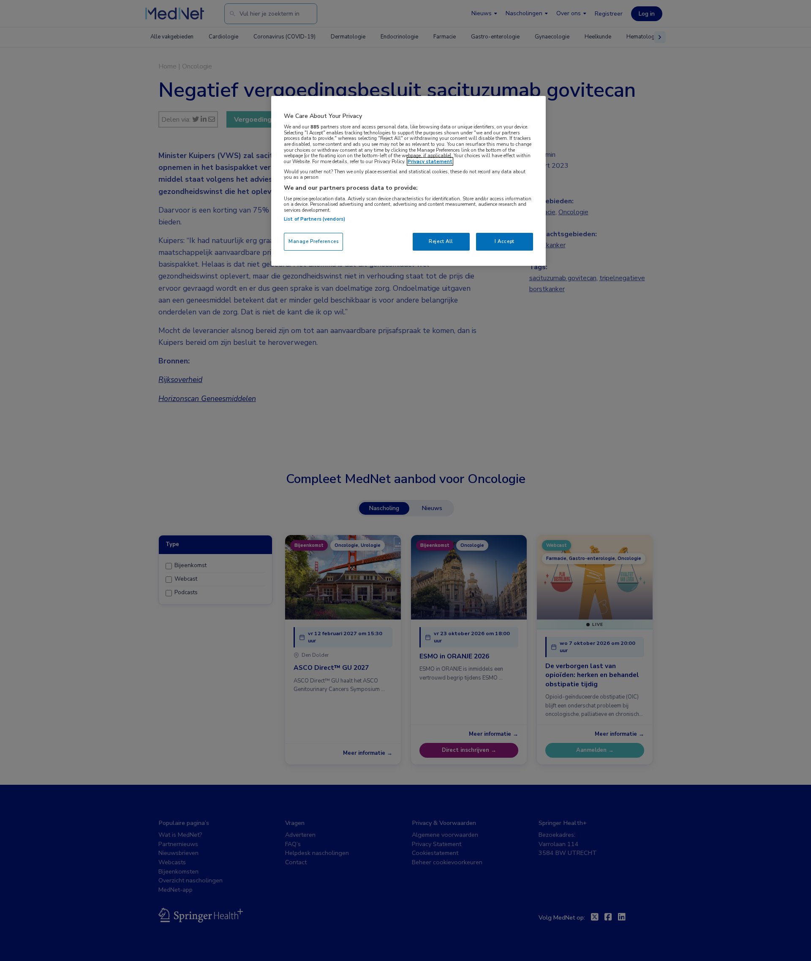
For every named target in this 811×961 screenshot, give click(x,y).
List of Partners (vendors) (314, 219)
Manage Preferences (313, 241)
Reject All (441, 241)
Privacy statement (430, 161)
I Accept (504, 241)
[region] (408, 180)
